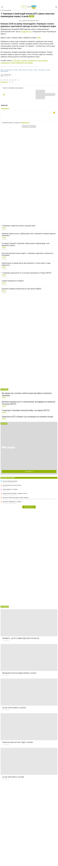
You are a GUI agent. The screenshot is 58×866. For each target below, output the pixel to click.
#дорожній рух (42, 70)
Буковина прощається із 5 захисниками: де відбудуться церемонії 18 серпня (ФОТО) (28, 403)
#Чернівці (16, 70)
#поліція (48, 70)
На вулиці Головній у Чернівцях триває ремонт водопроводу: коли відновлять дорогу (25, 244)
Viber (39, 38)
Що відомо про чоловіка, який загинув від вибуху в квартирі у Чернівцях (27, 394)
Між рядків (8, 447)
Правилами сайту (25, 122)
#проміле (36, 70)
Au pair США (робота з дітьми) (13, 777)
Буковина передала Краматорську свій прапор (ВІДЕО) (21, 289)
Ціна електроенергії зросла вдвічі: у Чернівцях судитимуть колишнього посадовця (27, 254)
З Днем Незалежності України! (13, 281)
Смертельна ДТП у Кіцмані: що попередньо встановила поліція (27, 416)
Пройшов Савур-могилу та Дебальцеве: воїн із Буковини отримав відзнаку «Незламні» (29, 235)
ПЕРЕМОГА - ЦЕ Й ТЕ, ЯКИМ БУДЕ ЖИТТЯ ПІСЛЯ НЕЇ (20, 638)
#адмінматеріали (4, 71)
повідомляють (26, 32)
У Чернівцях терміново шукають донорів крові (18, 226)
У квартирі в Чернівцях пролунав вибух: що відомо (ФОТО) (26, 410)
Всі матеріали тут (29, 471)
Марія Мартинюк (7, 74)
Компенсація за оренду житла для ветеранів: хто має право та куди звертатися (26, 264)
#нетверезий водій (8, 70)
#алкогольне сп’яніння (28, 70)
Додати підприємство (29, 507)
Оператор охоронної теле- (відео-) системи (17, 742)
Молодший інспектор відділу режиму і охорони (19, 673)
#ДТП (2, 70)
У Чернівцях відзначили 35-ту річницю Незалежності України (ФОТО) (26, 273)
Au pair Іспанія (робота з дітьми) (14, 708)
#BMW (20, 70)
